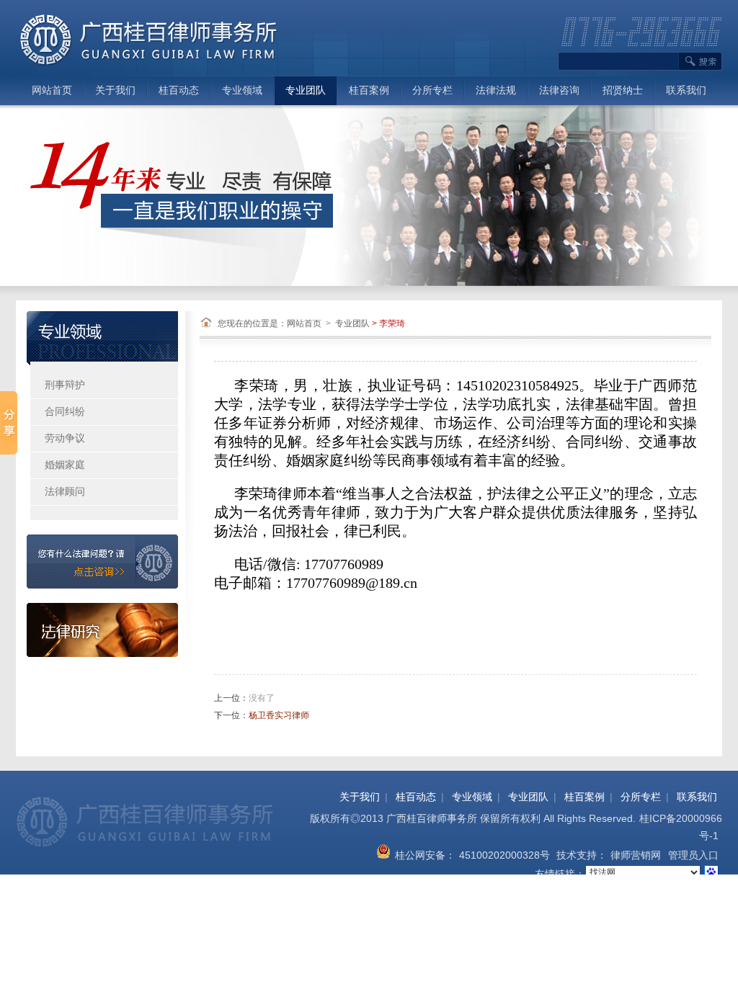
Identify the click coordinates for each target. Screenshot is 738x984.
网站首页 (52, 90)
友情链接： (560, 874)
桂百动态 (179, 90)
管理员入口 (693, 855)
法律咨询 (559, 90)
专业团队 (305, 90)
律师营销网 (635, 855)
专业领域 (242, 90)
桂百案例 (369, 90)
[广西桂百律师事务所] (149, 38)
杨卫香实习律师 (279, 715)
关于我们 (115, 90)
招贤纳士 (623, 90)
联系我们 (686, 90)
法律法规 (496, 90)
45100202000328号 (504, 855)
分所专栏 (432, 90)
